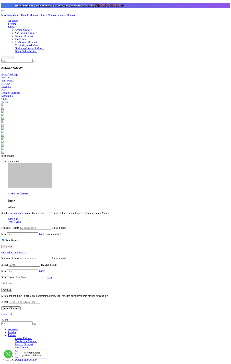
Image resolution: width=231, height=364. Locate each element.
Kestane (5, 77)
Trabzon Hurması (10, 92)
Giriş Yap (13, 218)
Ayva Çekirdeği (9, 74)
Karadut (5, 83)
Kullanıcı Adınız (10, 227)
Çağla (4, 98)
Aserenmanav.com (20, 213)
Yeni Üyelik (14, 221)
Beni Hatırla (11, 240)
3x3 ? (4, 283)
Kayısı (4, 101)
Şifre (3, 234)
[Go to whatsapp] (8, 354)
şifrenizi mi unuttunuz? (13, 252)
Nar (3, 89)
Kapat (4, 319)
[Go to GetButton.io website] (8, 360)
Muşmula (6, 86)
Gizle (42, 234)
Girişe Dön (7, 314)
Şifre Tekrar (7, 277)
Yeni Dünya (7, 80)
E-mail (4, 264)
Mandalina (7, 95)
